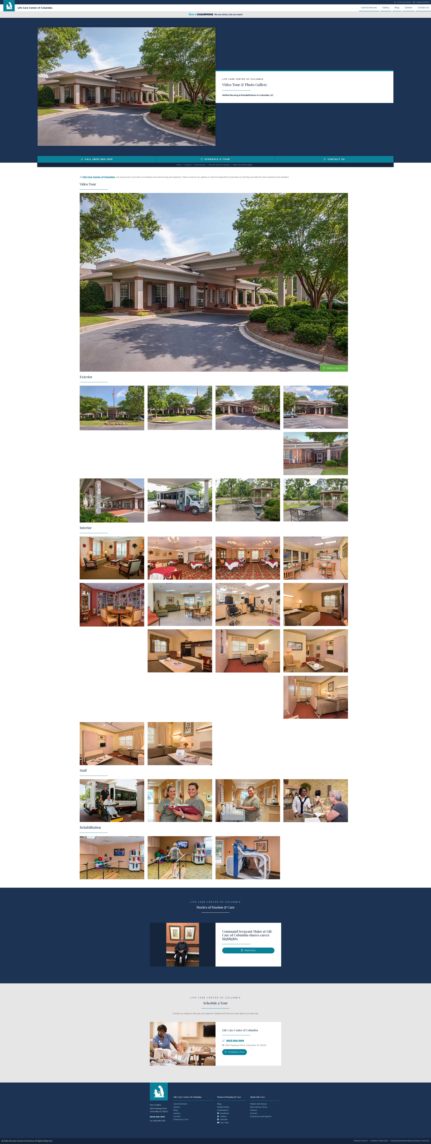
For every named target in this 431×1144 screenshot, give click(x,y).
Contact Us (423, 7)
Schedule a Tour (217, 159)
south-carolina (199, 165)
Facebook (224, 1113)
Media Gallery (223, 1107)
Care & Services (369, 7)
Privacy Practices (379, 1141)
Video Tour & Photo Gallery (242, 165)
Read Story (250, 950)
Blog (397, 7)
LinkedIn (223, 1119)
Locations (187, 165)
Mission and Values (258, 1104)
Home (179, 165)
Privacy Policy (361, 1141)
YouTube (224, 1123)
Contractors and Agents (260, 1116)
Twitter (223, 1116)
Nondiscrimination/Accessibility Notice (410, 1141)
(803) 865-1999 (235, 1040)
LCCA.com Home (403, 2)
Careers (408, 7)
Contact (177, 1116)
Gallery (385, 7)
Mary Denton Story (258, 1107)
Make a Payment (422, 2)
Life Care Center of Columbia (35, 8)
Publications (222, 1110)
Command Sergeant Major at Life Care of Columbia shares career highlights (247, 935)
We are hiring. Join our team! (228, 14)
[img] (82, 159)
